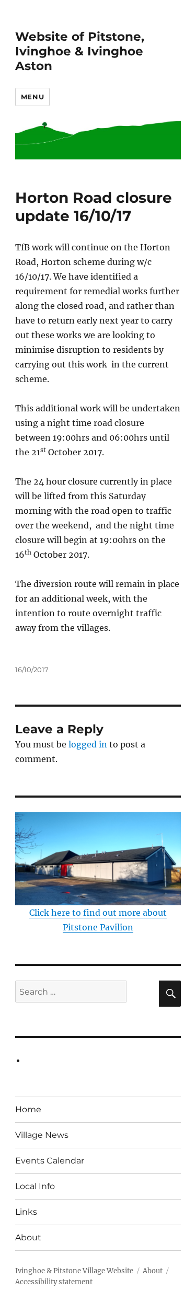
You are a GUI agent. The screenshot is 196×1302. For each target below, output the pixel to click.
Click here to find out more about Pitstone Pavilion (98, 919)
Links (26, 1212)
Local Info (35, 1186)
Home (28, 1109)
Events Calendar (49, 1161)
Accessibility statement (54, 1281)
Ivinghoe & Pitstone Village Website (74, 1270)
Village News (41, 1135)
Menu (32, 97)
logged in (87, 744)
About (28, 1237)
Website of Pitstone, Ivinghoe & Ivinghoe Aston (79, 51)
